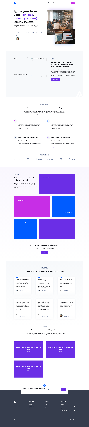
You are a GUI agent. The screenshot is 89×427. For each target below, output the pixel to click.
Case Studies (31, 406)
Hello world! (63, 404)
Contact (73, 2)
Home (45, 2)
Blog (63, 2)
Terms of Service (72, 419)
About (59, 2)
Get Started (44, 252)
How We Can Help (55, 79)
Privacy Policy (67, 419)
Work (54, 2)
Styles (68, 2)
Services (49, 2)
